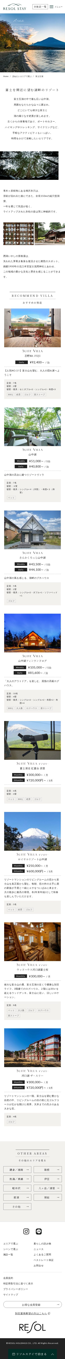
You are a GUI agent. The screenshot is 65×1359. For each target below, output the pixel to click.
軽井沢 (16, 1188)
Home (6, 76)
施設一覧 (8, 1254)
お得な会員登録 (31, 1304)
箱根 (47, 1169)
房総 (47, 1197)
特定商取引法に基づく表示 (18, 1283)
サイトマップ (10, 1294)
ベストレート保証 (44, 1260)
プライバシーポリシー (15, 1289)
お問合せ (39, 1265)
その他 (16, 1206)
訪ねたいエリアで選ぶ (22, 76)
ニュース (39, 1249)
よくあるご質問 (42, 1254)
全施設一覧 (40, 6)
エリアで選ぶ (10, 1243)
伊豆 (47, 1179)
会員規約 (8, 1277)
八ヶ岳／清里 (47, 1188)
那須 (16, 1197)
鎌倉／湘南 (16, 1169)
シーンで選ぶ (10, 1249)
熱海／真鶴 (16, 1179)
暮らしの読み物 (42, 1243)
